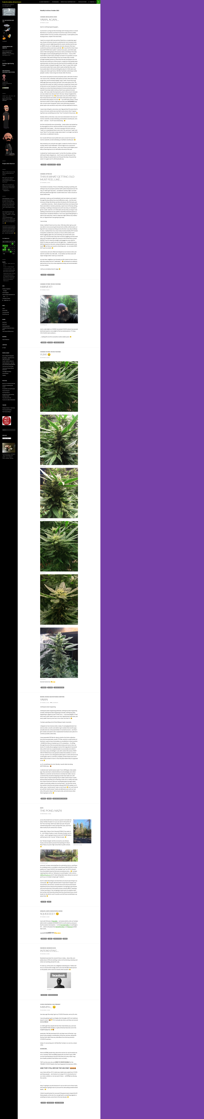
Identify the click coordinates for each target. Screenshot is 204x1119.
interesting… (49, 950)
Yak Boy (4, 375)
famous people (54, 911)
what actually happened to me (68, 1)
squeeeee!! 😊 (49, 913)
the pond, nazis (51, 810)
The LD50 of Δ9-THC (6, 397)
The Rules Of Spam (82, 1)
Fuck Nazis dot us (6, 392)
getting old (49, 173)
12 (5, 247)
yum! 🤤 (45, 354)
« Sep (4, 253)
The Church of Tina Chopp (7, 366)
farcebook (43, 948)
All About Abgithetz (44, 1)
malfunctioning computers (56, 696)
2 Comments (55, 702)
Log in (3, 308)
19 (5, 249)
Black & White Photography (8, 355)
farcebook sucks (51, 948)
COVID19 (42, 1004)
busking (42, 696)
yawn (44, 699)
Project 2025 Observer (8, 163)
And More (4, 322)
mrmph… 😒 (48, 1007)
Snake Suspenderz (6, 326)
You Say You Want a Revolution (8, 399)
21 (8, 249)
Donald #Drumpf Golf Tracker (8, 388)
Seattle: (4, 262)
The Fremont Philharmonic (8, 331)
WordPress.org (5, 314)
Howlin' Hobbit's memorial (8, 361)
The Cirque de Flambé (6, 409)
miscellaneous (50, 16)
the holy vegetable (59, 342)
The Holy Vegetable (56, 284)
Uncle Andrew (5, 373)
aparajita (42, 911)
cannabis (42, 16)
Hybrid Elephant (5, 339)
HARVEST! (46, 286)
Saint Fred (4, 324)
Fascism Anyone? (6, 390)
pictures (48, 284)
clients (48, 911)
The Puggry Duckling (6, 371)
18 (3, 249)
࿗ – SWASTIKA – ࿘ (92, 1)
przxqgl (4, 347)
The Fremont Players (6, 411)
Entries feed (4, 310)
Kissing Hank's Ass (6, 190)
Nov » (14, 253)
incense (47, 696)
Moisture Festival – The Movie (8, 407)
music (55, 16)
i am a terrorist (56, 1004)
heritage (5, 290)
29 (10, 251)
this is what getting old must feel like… (57, 178)
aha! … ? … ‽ (5, 296)
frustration (48, 1004)
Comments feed (5, 312)
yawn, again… (49, 19)
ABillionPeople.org (45, 875)
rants (41, 807)
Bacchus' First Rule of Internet (8, 383)
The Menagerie (55, 1)
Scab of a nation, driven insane (11, 2)
